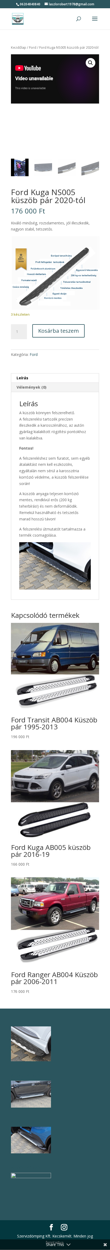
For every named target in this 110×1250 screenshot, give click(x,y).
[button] (90, 63)
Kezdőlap (18, 47)
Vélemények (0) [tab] (31, 387)
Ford (32, 47)
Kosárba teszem (58, 330)
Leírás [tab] (22, 377)
